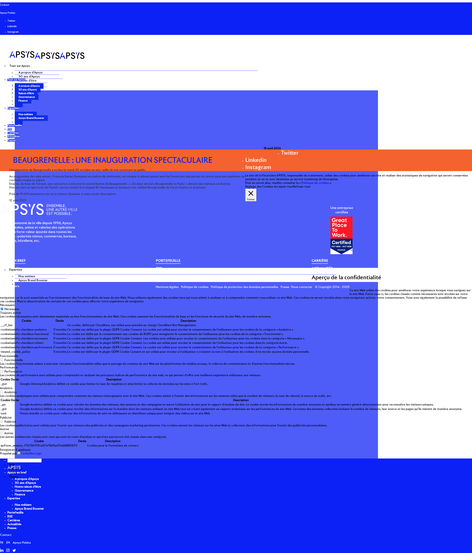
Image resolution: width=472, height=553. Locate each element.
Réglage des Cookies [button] (259, 186)
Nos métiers (26, 276)
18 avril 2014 (272, 148)
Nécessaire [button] (7, 305)
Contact (4, 5)
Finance (23, 100)
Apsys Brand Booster (33, 280)
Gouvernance (26, 97)
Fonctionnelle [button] (9, 356)
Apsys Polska (7, 13)
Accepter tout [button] (283, 186)
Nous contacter (301, 287)
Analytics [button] (6, 388)
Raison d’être (27, 80)
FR (1, 542)
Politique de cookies (194, 287)
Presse (285, 287)
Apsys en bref (17, 472)
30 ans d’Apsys (29, 76)
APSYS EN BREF (13, 260)
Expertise (13, 498)
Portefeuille (15, 512)
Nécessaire (11, 309)
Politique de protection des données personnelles (244, 287)
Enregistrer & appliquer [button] (15, 450)
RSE (10, 516)
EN (8, 542)
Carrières (13, 520)
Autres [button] (4, 429)
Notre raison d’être (15, 273)
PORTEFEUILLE (168, 260)
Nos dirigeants (11, 277)
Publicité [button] (6, 417)
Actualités (14, 524)
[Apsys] (46, 58)
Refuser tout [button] (301, 186)
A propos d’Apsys (30, 72)
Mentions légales (167, 287)
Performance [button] (9, 367)
